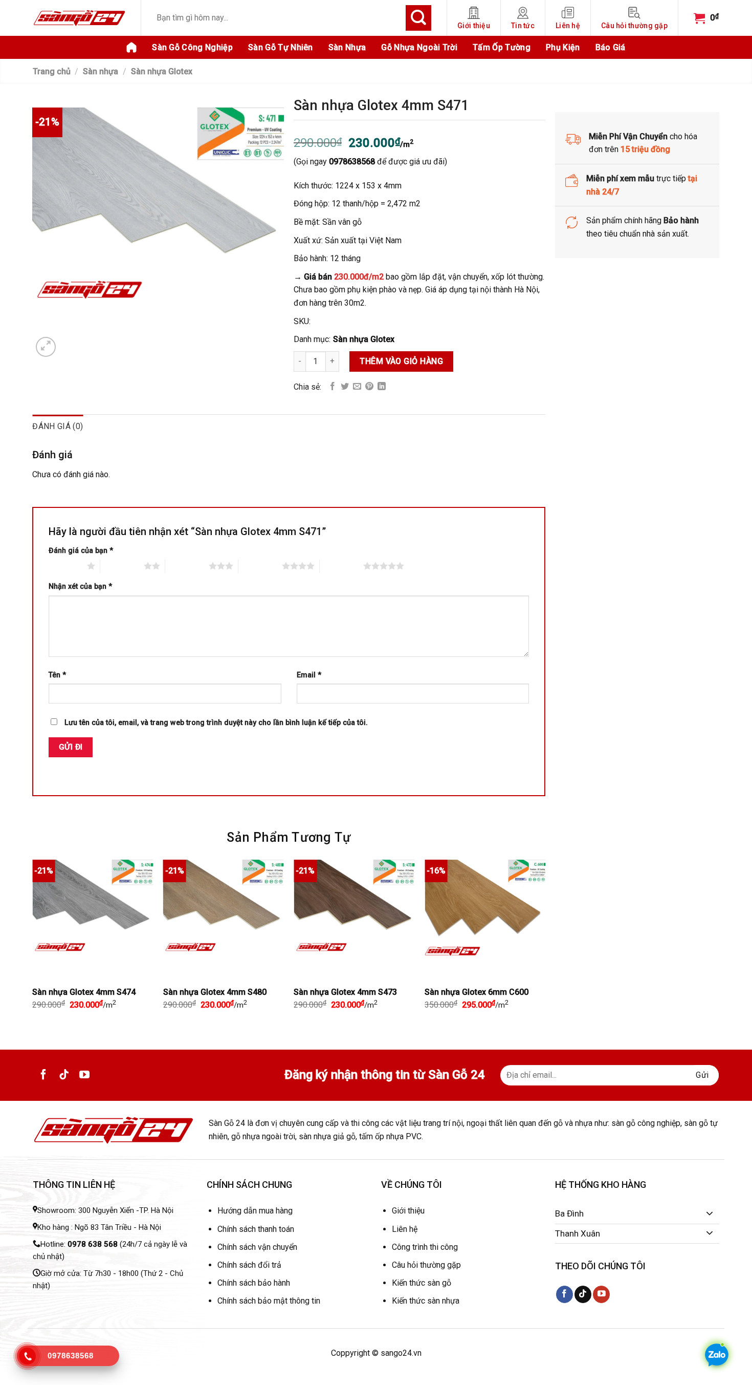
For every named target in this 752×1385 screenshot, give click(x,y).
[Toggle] (709, 1214)
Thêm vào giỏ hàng (402, 361)
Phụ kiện (563, 47)
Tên (57, 675)
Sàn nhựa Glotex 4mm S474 (84, 992)
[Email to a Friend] (357, 386)
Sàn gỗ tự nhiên (280, 47)
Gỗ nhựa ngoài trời (419, 47)
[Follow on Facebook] (43, 1075)
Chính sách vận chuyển (257, 1247)
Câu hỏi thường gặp (634, 26)
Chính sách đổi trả (249, 1265)
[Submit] (418, 18)
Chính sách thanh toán (255, 1229)
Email (309, 675)
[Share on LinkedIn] (382, 386)
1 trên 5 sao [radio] (65, 566)
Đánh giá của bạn (81, 550)
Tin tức (523, 26)
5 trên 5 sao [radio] (341, 566)
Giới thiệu (473, 26)
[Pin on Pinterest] (369, 386)
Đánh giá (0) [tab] (57, 426)
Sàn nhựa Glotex (161, 71)
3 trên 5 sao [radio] (187, 566)
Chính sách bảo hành (253, 1283)
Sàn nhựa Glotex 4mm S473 (345, 992)
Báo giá (610, 47)
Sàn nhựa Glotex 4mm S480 (215, 992)
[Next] (544, 944)
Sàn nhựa (347, 47)
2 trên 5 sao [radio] (122, 566)
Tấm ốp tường (501, 47)
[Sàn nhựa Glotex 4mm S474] (92, 920)
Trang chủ (52, 71)
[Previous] (32, 944)
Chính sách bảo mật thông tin (268, 1301)
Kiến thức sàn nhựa (425, 1301)
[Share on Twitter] (345, 386)
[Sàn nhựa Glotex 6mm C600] (485, 920)
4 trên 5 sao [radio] (260, 566)
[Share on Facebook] (332, 386)
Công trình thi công (425, 1247)
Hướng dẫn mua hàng (255, 1211)
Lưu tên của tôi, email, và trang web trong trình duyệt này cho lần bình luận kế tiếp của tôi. (216, 722)
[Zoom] (46, 347)
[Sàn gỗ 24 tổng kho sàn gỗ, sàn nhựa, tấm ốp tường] (79, 18)
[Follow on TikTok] (64, 1075)
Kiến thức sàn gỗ (421, 1283)
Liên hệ (568, 26)
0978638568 (352, 162)
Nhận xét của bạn (80, 586)
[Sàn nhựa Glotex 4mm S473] (354, 920)
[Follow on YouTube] (84, 1075)
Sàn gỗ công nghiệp (192, 47)
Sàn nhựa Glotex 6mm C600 (476, 992)
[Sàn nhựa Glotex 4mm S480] (223, 920)
